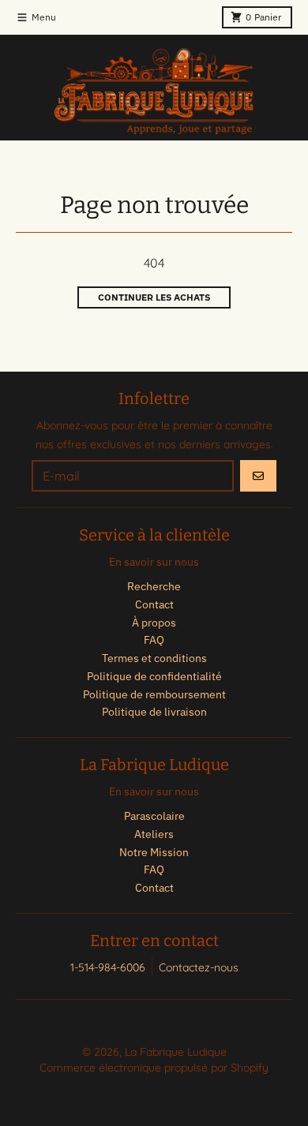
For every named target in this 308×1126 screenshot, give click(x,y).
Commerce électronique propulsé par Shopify (154, 1068)
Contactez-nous (199, 967)
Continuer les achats (154, 297)
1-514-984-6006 (107, 967)
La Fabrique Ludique (176, 1052)
